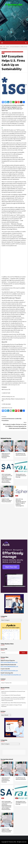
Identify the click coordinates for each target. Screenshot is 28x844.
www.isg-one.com (14, 384)
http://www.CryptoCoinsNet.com (9, 670)
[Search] (26, 43)
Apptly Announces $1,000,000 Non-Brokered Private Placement (6, 455)
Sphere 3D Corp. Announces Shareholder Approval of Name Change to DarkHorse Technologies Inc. (21, 502)
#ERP (3, 114)
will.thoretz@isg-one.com (8, 396)
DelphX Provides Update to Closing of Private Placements (7, 500)
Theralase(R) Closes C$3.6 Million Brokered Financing (21, 476)
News (3, 53)
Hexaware (7, 289)
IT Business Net (13, 4)
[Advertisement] (14, 23)
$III (23, 113)
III (17, 123)
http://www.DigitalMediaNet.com (9, 666)
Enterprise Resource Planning (17, 51)
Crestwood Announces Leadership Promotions (11, 418)
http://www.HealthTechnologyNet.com (11, 674)
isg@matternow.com (7, 407)
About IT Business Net (6, 682)
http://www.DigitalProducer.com (9, 662)
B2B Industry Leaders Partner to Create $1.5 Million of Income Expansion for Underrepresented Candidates (14, 425)
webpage (19, 295)
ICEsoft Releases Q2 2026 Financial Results (21, 454)
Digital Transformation (6, 51)
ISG (11, 123)
